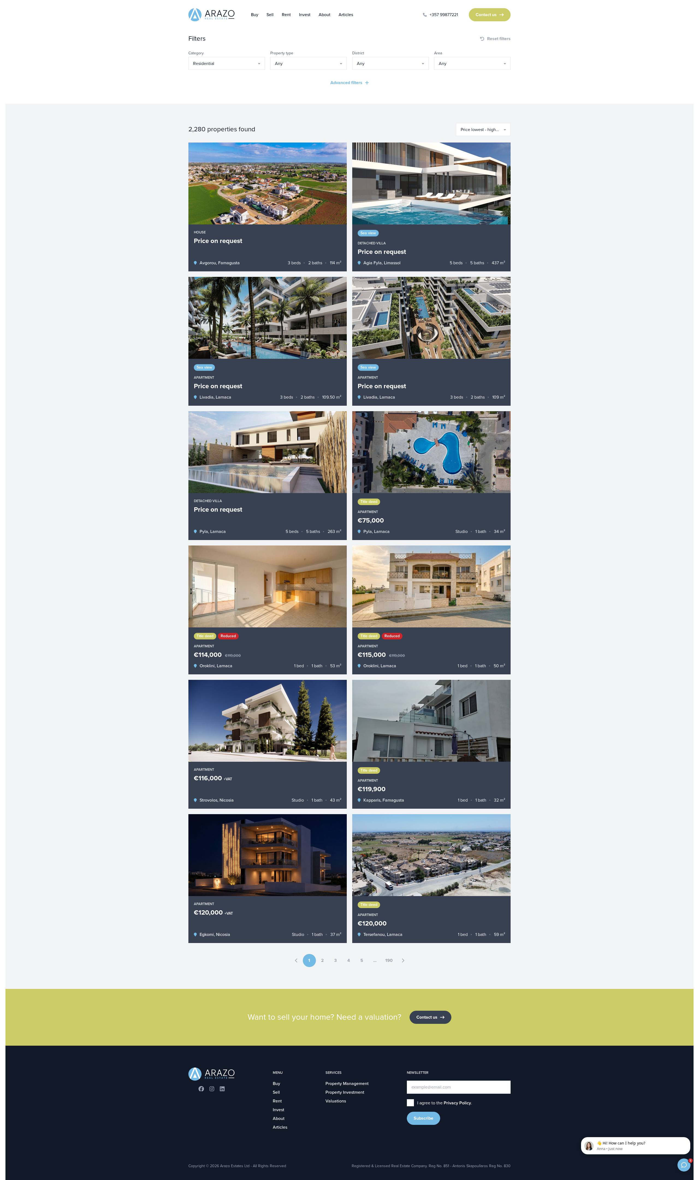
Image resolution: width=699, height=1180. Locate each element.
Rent (286, 14)
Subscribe (423, 1118)
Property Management (347, 1083)
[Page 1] (296, 960)
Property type (281, 53)
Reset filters (499, 38)
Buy (254, 14)
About (324, 14)
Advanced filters (346, 82)
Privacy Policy (457, 1103)
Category (196, 53)
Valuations (335, 1101)
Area (438, 53)
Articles (346, 14)
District (358, 53)
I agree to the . (444, 1103)
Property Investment (344, 1092)
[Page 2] (403, 960)
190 (389, 960)
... (375, 960)
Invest (304, 14)
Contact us (486, 14)
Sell (270, 14)
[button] (226, 63)
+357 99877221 (444, 14)
